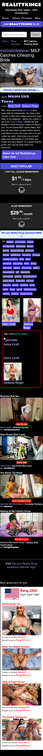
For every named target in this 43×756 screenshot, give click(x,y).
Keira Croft (14, 106)
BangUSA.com (23, 639)
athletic (30, 242)
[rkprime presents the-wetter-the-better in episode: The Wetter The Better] (21, 486)
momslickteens (14, 50)
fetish (26, 263)
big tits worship (17, 250)
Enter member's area (21, 500)
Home (5, 18)
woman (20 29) (26, 293)
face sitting (17, 263)
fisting (33, 263)
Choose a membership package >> (21, 89)
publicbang (23, 742)
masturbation (8, 272)
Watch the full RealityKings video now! (19, 155)
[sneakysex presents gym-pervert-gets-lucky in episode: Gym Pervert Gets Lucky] (21, 448)
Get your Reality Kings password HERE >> (21, 234)
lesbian (36, 268)
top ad (19, 289)
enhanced (7, 263)
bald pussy (20, 246)
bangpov (22, 636)
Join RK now (21, 424)
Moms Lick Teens (15, 42)
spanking (24, 285)
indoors (17, 268)
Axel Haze (4, 504)
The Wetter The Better (11, 472)
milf (17, 272)
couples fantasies (10, 259)
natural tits (25, 272)
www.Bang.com (12, 598)
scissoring (20, 281)
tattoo (5, 289)
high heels (7, 268)
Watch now (22, 462)
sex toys (30, 281)
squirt (32, 285)
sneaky (15, 285)
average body (8, 246)
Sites (37, 18)
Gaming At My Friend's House (15, 511)
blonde (6, 255)
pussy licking (8, 281)
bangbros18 (24, 707)
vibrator (6, 293)
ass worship (20, 242)
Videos (16, 18)
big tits (6, 250)
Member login (28, 567)
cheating (36, 255)
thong (12, 289)
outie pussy (8, 276)
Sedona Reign (30, 106)
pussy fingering (29, 276)
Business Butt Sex (9, 396)
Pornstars (26, 18)
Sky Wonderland (16, 504)
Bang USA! (29, 590)
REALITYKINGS (21, 4)
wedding (14, 293)
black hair (29, 250)
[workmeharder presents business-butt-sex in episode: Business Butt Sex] (21, 409)
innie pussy (26, 268)
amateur (10, 242)
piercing (18, 276)
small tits (7, 285)
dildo (22, 259)
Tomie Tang (5, 465)
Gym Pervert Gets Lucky (12, 434)
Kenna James (5, 427)
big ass (30, 246)
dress (28, 259)
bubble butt (15, 255)
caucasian (26, 255)
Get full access (21, 539)
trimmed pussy (30, 289)
